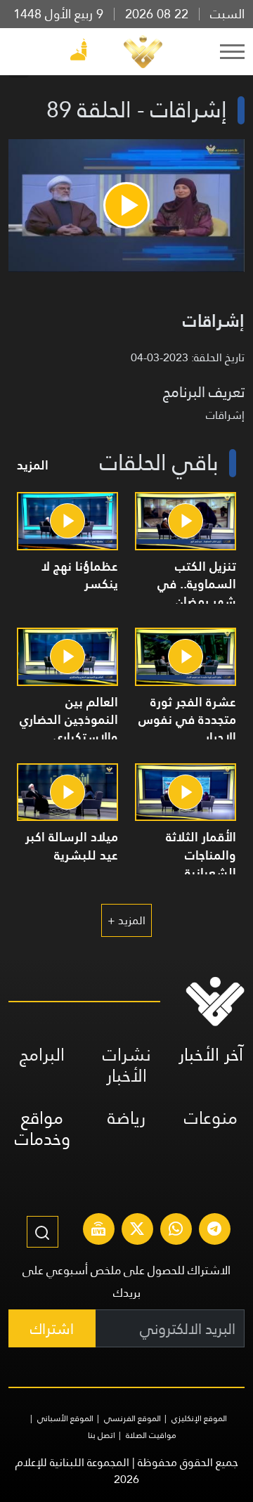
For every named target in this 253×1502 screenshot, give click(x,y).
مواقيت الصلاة (151, 1435)
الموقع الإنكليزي (199, 1418)
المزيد (32, 464)
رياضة (126, 1117)
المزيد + (126, 920)
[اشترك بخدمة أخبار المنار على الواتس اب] (176, 1230)
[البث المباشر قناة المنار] (98, 1230)
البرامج (42, 1054)
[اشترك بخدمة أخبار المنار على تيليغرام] (214, 1230)
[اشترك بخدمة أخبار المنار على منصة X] (137, 1230)
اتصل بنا (101, 1435)
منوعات (211, 1117)
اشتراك (52, 1328)
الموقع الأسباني (65, 1418)
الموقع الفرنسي (132, 1418)
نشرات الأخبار (127, 1065)
